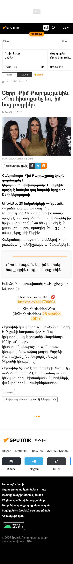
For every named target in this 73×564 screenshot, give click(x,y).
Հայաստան (21, 451)
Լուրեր (9, 57)
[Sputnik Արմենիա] (11, 29)
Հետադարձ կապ (13, 516)
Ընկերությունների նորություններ (23, 500)
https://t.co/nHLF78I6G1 (36, 302)
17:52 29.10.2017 (12, 112)
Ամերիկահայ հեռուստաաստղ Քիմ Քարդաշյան (30, 399)
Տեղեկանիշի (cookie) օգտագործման (26, 510)
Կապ (43, 489)
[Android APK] (14, 526)
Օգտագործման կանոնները (20, 489)
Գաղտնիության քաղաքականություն (26, 505)
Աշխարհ (8, 392)
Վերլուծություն (58, 451)
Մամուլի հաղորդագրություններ (22, 495)
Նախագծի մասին (13, 484)
